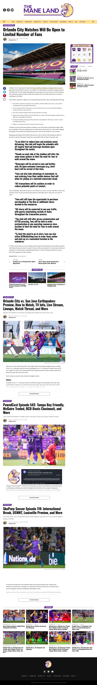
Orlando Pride (28, 22)
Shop (76, 22)
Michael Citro (12, 40)
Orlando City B (37, 22)
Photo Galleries (54, 22)
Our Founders (63, 22)
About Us (71, 22)
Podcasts (45, 22)
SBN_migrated (22, 256)
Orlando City (20, 22)
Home (13, 22)
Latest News (82, 22)
